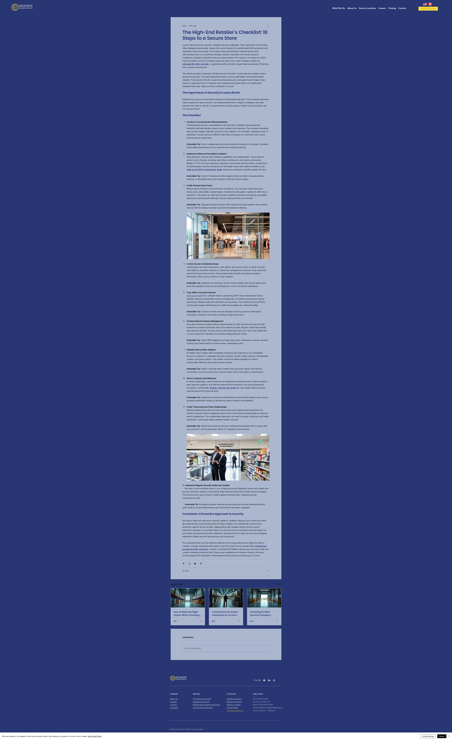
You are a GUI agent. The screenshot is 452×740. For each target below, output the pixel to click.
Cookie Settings (428, 736)
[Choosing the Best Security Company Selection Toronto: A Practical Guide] (264, 597)
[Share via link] (201, 563)
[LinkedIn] (269, 680)
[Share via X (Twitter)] (189, 563)
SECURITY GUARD (184, 729)
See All (278, 584)
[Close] (449, 736)
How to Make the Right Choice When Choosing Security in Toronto (186, 613)
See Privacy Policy (95, 736)
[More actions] (268, 25)
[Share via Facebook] (183, 563)
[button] (428, 9)
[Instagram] (274, 680)
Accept (441, 736)
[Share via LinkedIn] (195, 563)
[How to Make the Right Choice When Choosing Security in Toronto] (188, 597)
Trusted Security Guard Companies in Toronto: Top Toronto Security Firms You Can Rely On (225, 613)
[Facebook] (264, 680)
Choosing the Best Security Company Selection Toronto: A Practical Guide (261, 613)
